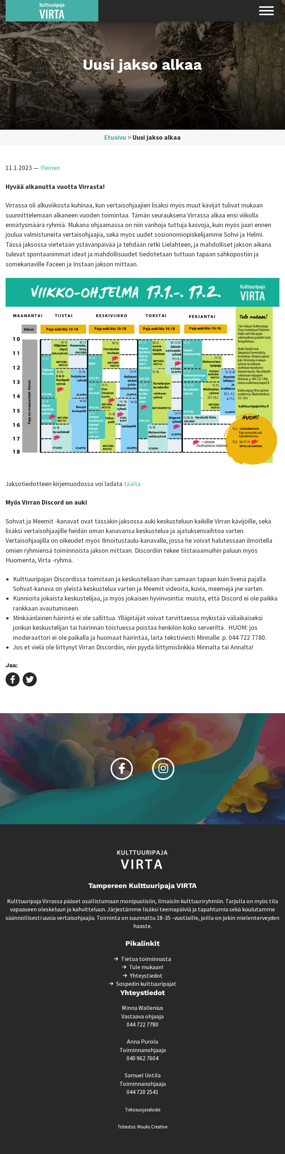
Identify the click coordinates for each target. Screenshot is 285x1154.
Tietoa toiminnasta (146, 958)
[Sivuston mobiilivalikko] (266, 11)
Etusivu (115, 137)
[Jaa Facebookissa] (13, 680)
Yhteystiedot (146, 975)
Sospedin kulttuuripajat (146, 983)
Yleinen (50, 168)
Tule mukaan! (146, 967)
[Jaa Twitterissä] (30, 680)
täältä (131, 484)
